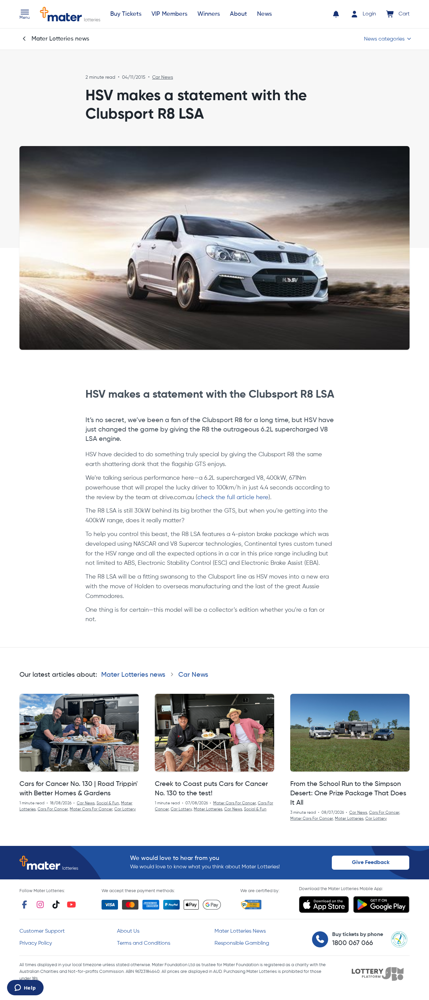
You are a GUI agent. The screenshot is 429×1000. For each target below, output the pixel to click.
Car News (162, 77)
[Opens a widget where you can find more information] (25, 988)
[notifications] (336, 14)
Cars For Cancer (53, 809)
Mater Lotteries (208, 809)
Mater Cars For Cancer (91, 809)
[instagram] (40, 905)
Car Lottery (125, 809)
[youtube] (71, 905)
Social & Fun (108, 803)
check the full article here (232, 497)
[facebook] (24, 905)
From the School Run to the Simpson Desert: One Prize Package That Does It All (348, 793)
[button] (24, 15)
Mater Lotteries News (240, 931)
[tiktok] (56, 905)
